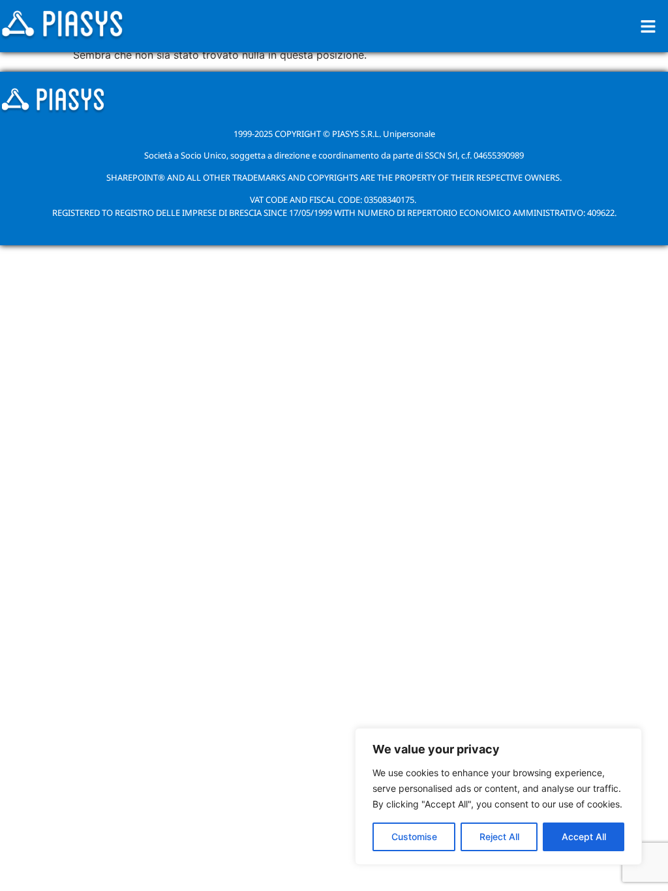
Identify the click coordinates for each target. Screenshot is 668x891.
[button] (648, 26)
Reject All (499, 836)
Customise (414, 836)
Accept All (584, 836)
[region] (498, 796)
